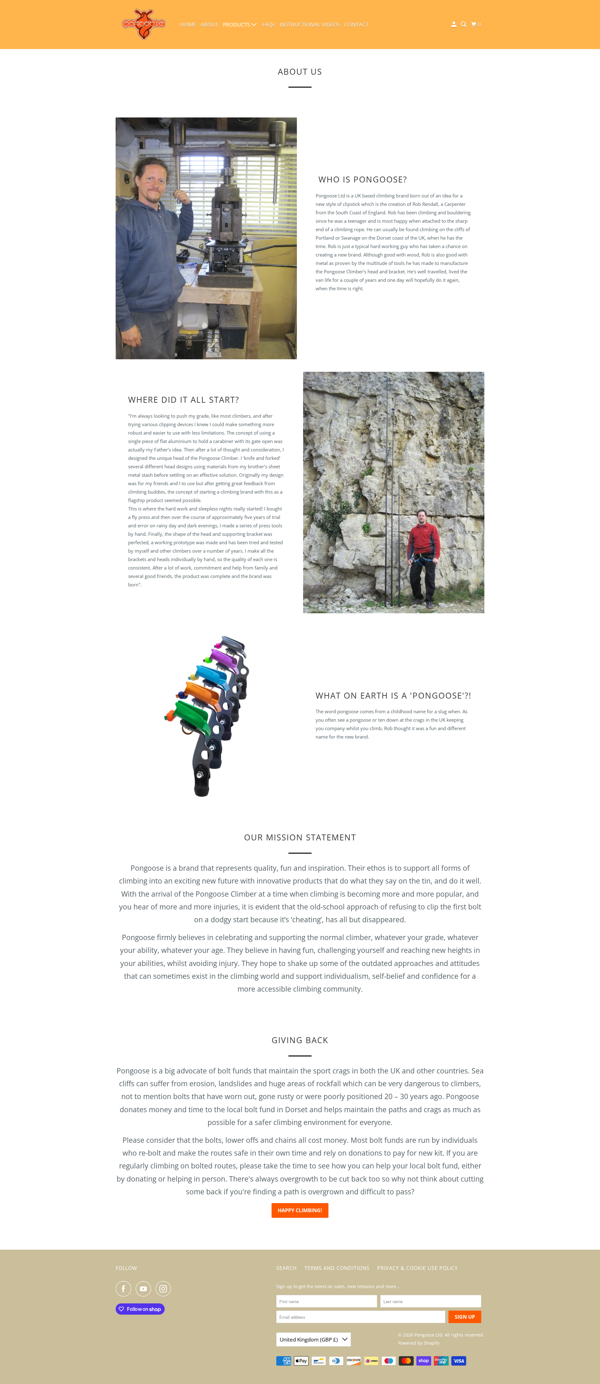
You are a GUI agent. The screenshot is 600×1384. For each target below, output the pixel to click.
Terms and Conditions (337, 1268)
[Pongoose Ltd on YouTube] (145, 1289)
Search (286, 1268)
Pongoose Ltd (428, 1335)
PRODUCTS (237, 24)
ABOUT (209, 24)
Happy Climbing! (300, 1210)
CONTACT (356, 24)
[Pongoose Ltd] (144, 24)
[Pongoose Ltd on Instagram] (165, 1289)
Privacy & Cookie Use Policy (417, 1268)
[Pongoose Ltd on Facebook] (125, 1289)
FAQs (268, 24)
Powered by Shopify (418, 1343)
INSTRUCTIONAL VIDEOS (310, 24)
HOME (188, 24)
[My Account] (454, 24)
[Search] (464, 24)
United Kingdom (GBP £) (309, 1339)
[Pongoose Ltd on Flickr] (177, 1289)
